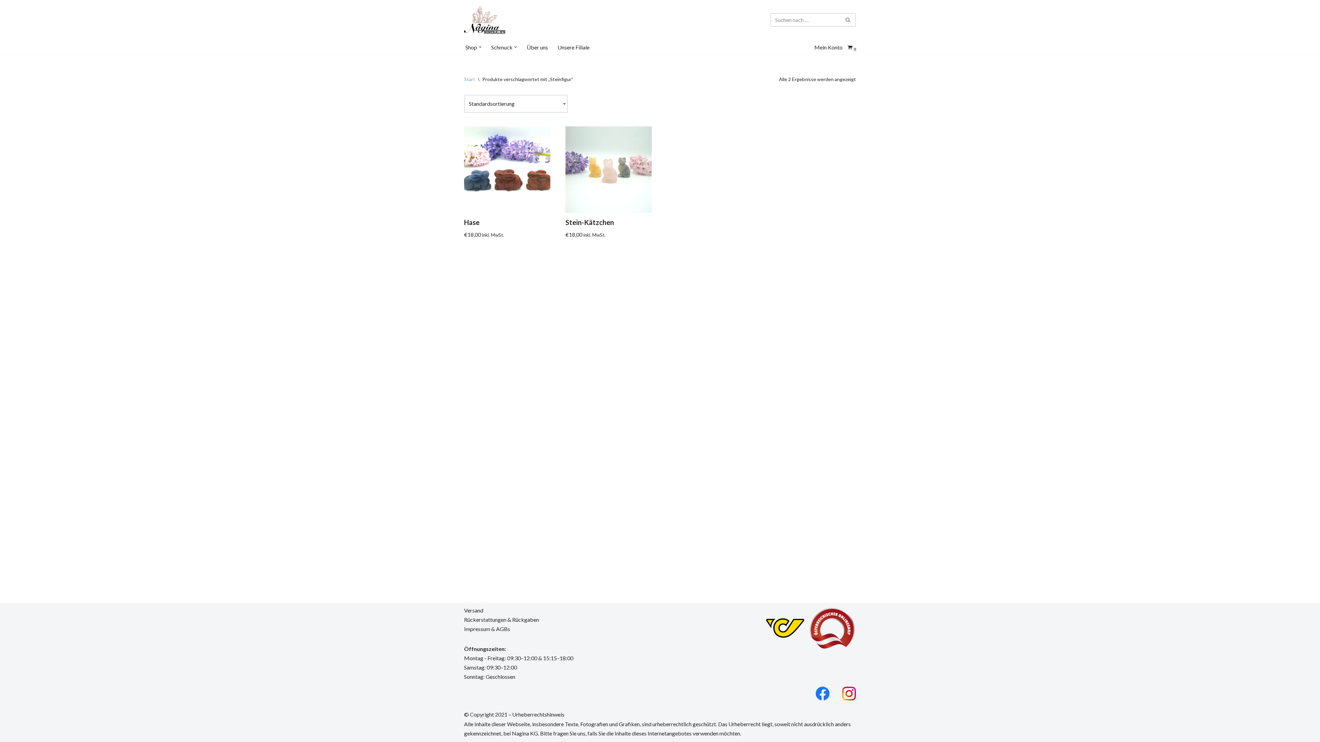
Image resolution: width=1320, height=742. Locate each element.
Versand (473, 610)
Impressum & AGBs (487, 629)
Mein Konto (828, 47)
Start (469, 79)
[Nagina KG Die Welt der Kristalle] (484, 20)
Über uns (537, 47)
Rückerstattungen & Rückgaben (501, 619)
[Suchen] (848, 20)
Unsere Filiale (574, 47)
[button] (480, 47)
